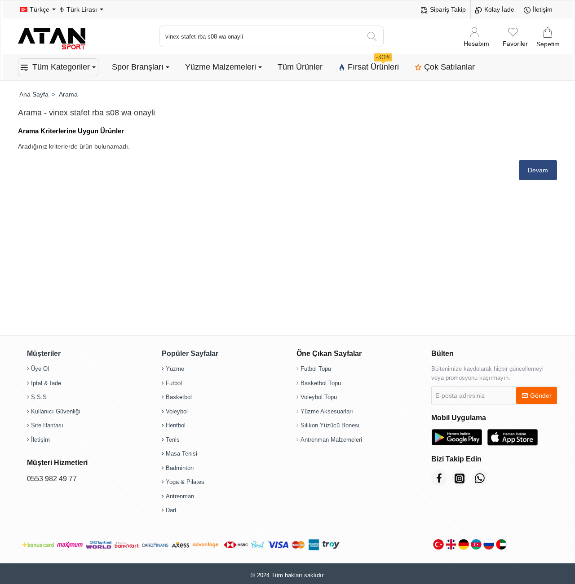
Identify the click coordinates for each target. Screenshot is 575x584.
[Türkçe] (438, 544)
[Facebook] (439, 478)
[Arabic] (501, 544)
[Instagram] (459, 478)
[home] (33, 94)
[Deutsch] (463, 544)
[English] (451, 544)
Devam (538, 170)
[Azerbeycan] (476, 544)
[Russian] (488, 544)
